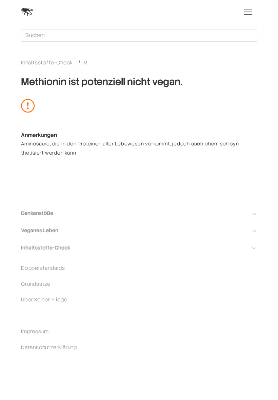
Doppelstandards (43, 268)
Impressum (35, 331)
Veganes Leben (39, 230)
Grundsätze (36, 284)
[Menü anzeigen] (248, 11)
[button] (254, 214)
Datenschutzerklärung (49, 347)
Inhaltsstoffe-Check (47, 62)
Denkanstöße (37, 213)
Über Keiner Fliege (44, 299)
